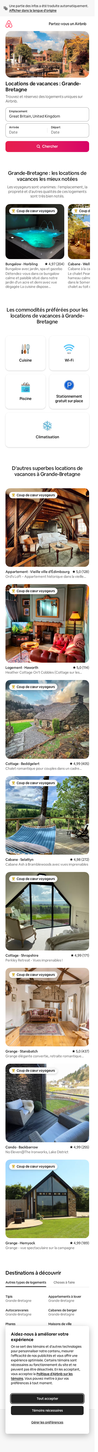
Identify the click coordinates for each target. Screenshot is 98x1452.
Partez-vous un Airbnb (67, 23)
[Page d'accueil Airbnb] (8, 24)
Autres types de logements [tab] (25, 1282)
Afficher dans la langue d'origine (33, 10)
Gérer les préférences (47, 1422)
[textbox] (26, 132)
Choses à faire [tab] (64, 1282)
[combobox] (47, 116)
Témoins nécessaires (47, 1410)
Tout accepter (47, 1399)
